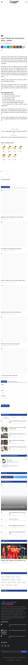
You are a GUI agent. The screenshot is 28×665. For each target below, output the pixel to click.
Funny (20, 151)
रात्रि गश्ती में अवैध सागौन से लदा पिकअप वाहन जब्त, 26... (17, 434)
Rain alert (14, 582)
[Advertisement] (14, 15)
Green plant (13, 579)
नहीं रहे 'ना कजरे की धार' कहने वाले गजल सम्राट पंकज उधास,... (17, 422)
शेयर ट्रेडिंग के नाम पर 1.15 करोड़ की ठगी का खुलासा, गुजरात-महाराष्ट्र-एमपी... (17, 428)
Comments (4, 381)
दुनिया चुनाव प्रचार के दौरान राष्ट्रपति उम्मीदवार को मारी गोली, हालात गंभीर (14, 137)
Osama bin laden (9, 585)
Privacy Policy (18, 659)
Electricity (19, 579)
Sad (9, 159)
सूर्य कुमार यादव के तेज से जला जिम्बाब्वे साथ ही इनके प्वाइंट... (17, 533)
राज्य (2, 35)
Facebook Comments (12, 381)
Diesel (3, 585)
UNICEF (15, 585)
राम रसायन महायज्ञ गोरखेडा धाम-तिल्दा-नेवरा (9, 375)
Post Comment (5, 405)
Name (2, 384)
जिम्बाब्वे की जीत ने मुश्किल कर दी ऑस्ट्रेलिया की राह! (13, 560)
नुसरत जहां (23, 582)
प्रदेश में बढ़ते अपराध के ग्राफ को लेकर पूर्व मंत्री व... (10, 344)
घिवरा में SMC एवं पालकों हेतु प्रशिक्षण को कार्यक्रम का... (11, 248)
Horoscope (4, 582)
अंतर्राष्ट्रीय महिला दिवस (5, 579)
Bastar (9, 582)
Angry (3, 159)
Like (3, 151)
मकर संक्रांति (8, 576)
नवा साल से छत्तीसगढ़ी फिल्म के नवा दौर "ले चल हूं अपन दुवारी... (17, 513)
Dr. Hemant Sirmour (7, 43)
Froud (3, 576)
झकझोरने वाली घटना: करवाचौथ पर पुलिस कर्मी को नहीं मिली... (17, 637)
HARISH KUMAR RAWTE (6, 508)
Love (15, 151)
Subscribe (24, 651)
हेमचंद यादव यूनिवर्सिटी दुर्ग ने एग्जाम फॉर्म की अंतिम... (17, 525)
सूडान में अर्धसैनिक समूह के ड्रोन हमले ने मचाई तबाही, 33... (18, 630)
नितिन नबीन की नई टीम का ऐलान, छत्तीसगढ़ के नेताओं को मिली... (18, 447)
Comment (3, 396)
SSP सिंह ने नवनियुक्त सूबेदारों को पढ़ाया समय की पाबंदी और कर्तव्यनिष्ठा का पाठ (14, 132)
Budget (19, 582)
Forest (13, 576)
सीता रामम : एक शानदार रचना (13, 519)
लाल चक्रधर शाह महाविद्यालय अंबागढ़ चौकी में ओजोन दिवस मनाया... (18, 625)
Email (2, 390)
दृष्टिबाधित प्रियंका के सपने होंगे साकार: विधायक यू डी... (11, 312)
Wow (15, 159)
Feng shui (18, 576)
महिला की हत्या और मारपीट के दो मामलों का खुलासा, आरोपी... (17, 441)
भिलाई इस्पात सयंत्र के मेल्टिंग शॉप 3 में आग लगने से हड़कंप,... (12, 217)
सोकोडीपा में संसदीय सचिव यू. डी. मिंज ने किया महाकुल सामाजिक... (13, 280)
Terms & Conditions (10, 659)
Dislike (9, 151)
